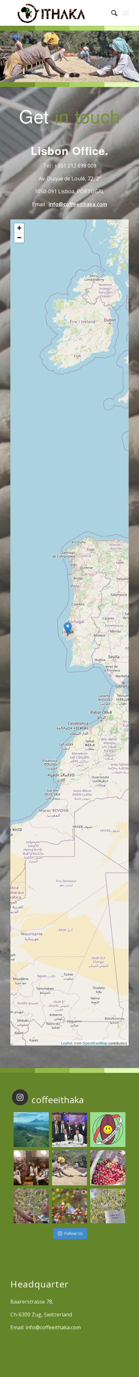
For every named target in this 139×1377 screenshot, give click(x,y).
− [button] (19, 238)
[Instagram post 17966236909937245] (69, 1129)
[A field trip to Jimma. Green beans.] (107, 1206)
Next (133, 56)
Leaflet (66, 1042)
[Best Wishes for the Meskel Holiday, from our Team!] (31, 1167)
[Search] (111, 13)
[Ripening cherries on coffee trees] (69, 1206)
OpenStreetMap (94, 1042)
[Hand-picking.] (31, 1206)
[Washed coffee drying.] (69, 1167)
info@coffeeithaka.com (77, 204)
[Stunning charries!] (107, 1167)
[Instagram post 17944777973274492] (31, 1129)
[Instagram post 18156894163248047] (107, 1129)
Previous (5, 56)
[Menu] (125, 13)
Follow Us (73, 1233)
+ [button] (19, 228)
